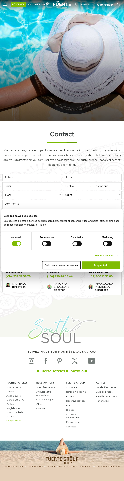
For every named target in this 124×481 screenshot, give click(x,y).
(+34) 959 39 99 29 (18, 276)
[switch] (46, 243)
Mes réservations (45, 387)
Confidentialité (35, 466)
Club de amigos (44, 399)
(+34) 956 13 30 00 (100, 276)
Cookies (50, 466)
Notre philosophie (76, 391)
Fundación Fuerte (106, 387)
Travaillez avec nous (106, 396)
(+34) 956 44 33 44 (60, 276)
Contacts (71, 426)
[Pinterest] (59, 361)
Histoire (70, 410)
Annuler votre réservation (43, 393)
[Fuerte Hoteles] (62, 7)
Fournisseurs (73, 422)
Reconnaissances (75, 401)
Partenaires (102, 401)
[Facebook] (46, 361)
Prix (68, 405)
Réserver (18, 4)
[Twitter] (75, 361)
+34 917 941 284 (105, 5)
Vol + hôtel (34, 4)
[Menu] (5, 4)
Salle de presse (104, 391)
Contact (40, 408)
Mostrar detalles (104, 255)
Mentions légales (14, 466)
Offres (39, 404)
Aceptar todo (101, 265)
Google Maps (13, 420)
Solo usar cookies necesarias (61, 265)
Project (70, 396)
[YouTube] (91, 361)
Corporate (71, 387)
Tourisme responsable (73, 416)
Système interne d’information (75, 466)
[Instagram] (31, 361)
